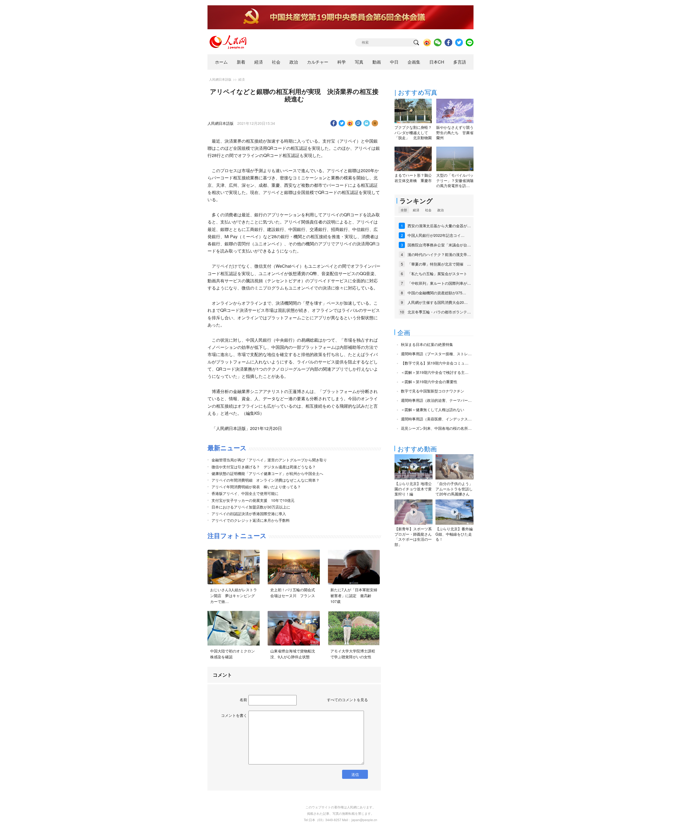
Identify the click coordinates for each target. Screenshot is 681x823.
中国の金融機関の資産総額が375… (437, 292)
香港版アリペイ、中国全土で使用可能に (245, 493)
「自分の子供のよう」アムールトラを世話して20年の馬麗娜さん (454, 489)
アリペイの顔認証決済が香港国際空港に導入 (248, 513)
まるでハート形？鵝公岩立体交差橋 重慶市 (413, 177)
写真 (359, 62)
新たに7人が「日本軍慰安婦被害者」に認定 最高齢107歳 (353, 595)
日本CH (436, 62)
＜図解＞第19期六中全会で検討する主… (434, 372)
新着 (241, 62)
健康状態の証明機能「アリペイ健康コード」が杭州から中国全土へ (267, 473)
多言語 (459, 62)
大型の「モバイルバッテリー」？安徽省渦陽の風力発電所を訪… (455, 180)
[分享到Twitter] (342, 123)
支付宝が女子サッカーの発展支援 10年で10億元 (252, 500)
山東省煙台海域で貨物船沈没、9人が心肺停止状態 (292, 653)
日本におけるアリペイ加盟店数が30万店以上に (250, 507)
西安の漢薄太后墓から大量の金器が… (439, 225)
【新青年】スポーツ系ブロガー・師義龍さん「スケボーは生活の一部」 (413, 536)
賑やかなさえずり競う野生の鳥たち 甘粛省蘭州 (455, 132)
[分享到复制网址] (358, 123)
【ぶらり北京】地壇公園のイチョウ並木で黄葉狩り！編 (413, 489)
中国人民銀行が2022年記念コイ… (436, 235)
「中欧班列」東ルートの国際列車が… (439, 283)
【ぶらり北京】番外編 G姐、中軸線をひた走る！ (454, 534)
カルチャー (317, 62)
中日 (394, 62)
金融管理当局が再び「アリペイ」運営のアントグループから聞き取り (269, 459)
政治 (293, 62)
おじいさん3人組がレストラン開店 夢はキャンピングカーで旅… (233, 595)
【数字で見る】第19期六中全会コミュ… (434, 363)
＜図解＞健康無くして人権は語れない (432, 409)
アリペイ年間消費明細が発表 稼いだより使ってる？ (256, 486)
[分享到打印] (366, 123)
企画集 (414, 62)
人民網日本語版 (220, 79)
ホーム (221, 62)
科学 (341, 62)
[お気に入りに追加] (375, 123)
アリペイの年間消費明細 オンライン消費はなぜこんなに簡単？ (265, 480)
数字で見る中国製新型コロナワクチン (432, 391)
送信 (355, 774)
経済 (258, 62)
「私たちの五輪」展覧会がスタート (437, 273)
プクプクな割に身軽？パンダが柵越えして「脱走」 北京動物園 (413, 132)
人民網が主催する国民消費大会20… (438, 302)
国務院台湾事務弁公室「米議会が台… (439, 244)
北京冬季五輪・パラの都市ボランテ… (439, 312)
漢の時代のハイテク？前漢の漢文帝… (439, 254)
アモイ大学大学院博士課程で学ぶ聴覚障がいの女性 (352, 653)
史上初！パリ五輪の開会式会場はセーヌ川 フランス (292, 592)
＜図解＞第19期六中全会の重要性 (429, 381)
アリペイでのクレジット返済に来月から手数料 (250, 520)
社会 (276, 62)
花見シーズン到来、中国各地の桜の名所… (436, 428)
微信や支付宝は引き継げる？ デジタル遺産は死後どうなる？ (263, 466)
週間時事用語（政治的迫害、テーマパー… (436, 400)
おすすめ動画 (417, 448)
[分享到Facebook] (333, 123)
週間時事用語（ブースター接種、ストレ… (436, 353)
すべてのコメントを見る (347, 699)
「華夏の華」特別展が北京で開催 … (439, 264)
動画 (376, 62)
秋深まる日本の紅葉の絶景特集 (427, 344)
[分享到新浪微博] (350, 123)
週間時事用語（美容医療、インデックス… (436, 418)
